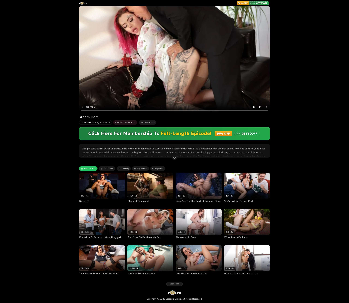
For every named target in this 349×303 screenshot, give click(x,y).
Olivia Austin (194, 206)
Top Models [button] (142, 168)
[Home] (83, 3)
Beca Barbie (146, 206)
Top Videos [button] (108, 168)
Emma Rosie (133, 242)
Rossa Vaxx (229, 242)
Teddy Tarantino (96, 242)
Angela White (134, 206)
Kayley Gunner (230, 278)
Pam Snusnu (133, 278)
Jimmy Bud (242, 278)
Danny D (239, 206)
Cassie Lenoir (181, 278)
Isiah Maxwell (95, 206)
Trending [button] (125, 168)
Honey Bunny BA (183, 242)
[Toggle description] (174, 157)
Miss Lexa (83, 206)
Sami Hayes (229, 206)
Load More (174, 284)
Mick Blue (143, 242)
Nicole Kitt (83, 242)
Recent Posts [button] (90, 168)
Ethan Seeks (193, 278)
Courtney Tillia (85, 278)
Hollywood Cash (199, 242)
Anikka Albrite (182, 206)
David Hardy (144, 278)
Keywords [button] (159, 168)
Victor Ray (97, 278)
